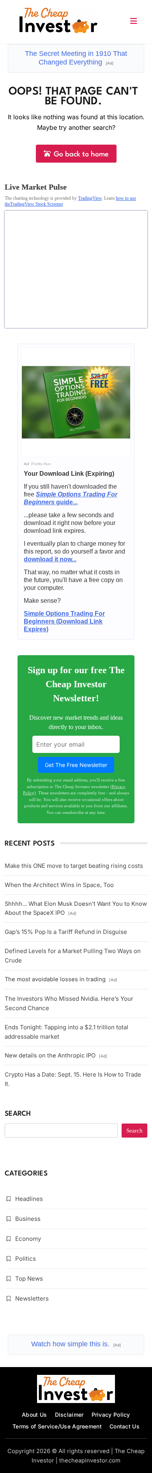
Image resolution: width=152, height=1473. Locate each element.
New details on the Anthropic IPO (56, 1055)
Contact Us (125, 1426)
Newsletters (32, 1298)
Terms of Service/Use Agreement (57, 1426)
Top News (29, 1278)
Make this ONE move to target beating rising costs (74, 865)
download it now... (50, 559)
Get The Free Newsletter (76, 765)
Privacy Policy (111, 1414)
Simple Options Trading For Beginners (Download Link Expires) (64, 621)
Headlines (29, 1198)
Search (18, 1114)
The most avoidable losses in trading (61, 979)
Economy (28, 1238)
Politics (25, 1258)
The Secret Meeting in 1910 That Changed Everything (76, 58)
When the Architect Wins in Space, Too (59, 885)
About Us (34, 1414)
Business (28, 1218)
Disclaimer (69, 1414)
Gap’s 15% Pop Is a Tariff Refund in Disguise (66, 931)
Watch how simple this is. (76, 1344)
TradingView (90, 198)
